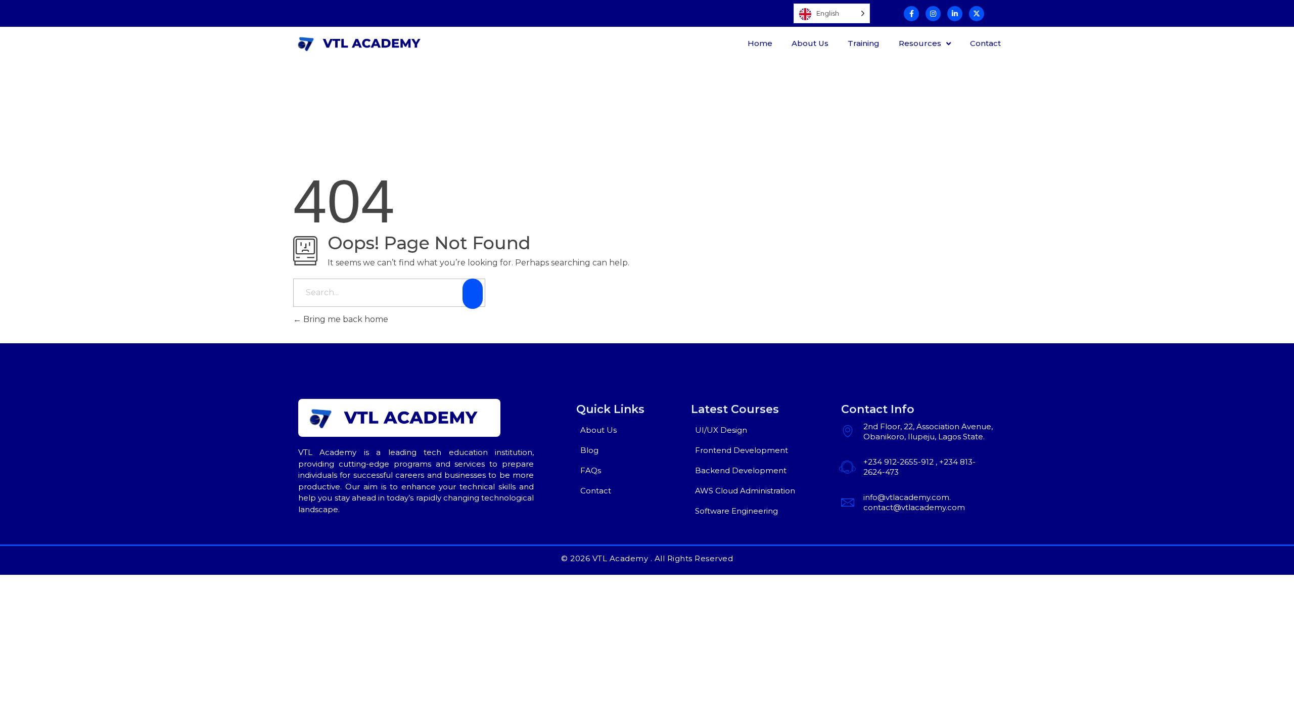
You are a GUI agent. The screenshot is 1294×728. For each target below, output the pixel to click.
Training (864, 43)
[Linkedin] (954, 13)
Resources (920, 43)
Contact (985, 43)
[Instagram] (933, 13)
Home (760, 43)
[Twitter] (976, 13)
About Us (810, 43)
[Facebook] (911, 13)
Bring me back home (344, 319)
